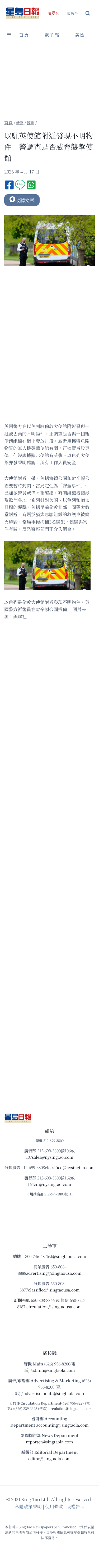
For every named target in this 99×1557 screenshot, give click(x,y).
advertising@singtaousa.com (54, 1273)
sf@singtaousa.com (67, 1256)
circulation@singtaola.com (70, 1408)
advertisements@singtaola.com (54, 1393)
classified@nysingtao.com (70, 1167)
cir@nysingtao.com (52, 1184)
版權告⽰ (75, 1506)
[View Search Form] (88, 13)
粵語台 (53, 13)
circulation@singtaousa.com (54, 1306)
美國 (80, 35)
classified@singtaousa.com (54, 1290)
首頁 (24, 35)
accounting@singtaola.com (62, 1425)
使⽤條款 (54, 1506)
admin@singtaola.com (53, 1370)
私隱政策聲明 (28, 1506)
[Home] (8, 122)
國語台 (72, 13)
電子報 (52, 35)
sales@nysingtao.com (52, 1157)
